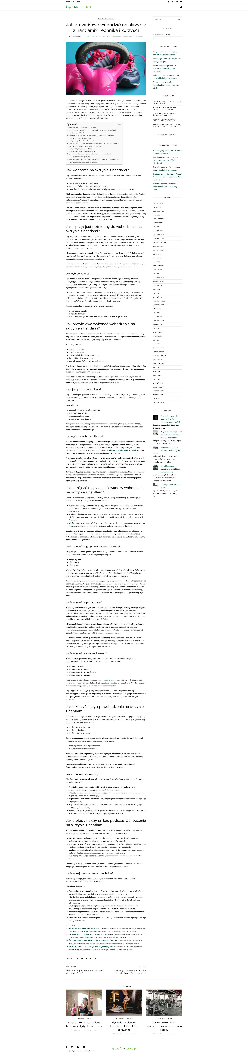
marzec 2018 (157, 375)
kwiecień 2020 (158, 363)
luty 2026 (157, 227)
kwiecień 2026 (158, 219)
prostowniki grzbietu (133, 531)
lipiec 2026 (157, 207)
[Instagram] (177, 2)
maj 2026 (156, 215)
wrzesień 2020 (158, 359)
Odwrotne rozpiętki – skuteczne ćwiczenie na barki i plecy (165, 114)
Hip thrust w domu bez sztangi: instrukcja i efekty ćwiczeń (93, 946)
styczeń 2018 (158, 383)
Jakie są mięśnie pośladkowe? (82, 149)
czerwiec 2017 (158, 403)
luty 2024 (157, 293)
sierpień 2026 (158, 203)
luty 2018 (156, 379)
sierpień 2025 (158, 250)
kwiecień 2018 (158, 371)
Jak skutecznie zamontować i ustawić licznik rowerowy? (164, 120)
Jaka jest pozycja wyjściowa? (81, 138)
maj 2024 (156, 289)
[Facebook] (168, 2)
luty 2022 (156, 328)
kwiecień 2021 (158, 332)
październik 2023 (159, 301)
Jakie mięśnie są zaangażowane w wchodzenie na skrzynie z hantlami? (94, 143)
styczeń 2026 (158, 231)
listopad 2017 (158, 387)
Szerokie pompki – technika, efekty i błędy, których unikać (170, 469)
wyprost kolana (107, 680)
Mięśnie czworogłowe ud (79, 523)
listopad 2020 (158, 352)
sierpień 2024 (158, 281)
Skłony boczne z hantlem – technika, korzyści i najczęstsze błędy (166, 85)
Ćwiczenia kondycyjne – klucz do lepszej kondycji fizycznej (93, 940)
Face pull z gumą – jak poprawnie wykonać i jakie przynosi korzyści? (170, 419)
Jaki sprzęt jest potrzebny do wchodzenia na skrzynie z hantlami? (92, 130)
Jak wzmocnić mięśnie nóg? (81, 157)
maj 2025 (156, 262)
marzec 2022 (158, 324)
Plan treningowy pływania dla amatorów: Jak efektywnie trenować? (165, 68)
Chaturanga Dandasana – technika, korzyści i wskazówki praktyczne (130, 972)
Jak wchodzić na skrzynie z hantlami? (82, 127)
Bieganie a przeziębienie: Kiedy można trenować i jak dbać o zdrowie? (171, 435)
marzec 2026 (158, 223)
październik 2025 (159, 242)
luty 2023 (157, 313)
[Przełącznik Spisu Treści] (118, 124)
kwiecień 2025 (158, 266)
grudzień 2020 (158, 348)
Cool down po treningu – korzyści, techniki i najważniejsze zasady (167, 126)
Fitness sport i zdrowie (106, 18)
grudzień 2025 (158, 234)
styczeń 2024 (158, 297)
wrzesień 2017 (158, 391)
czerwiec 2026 (158, 211)
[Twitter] (173, 2)
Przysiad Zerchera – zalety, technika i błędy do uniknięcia (167, 102)
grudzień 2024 (158, 277)
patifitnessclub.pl (75, 36)
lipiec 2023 (157, 309)
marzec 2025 (158, 270)
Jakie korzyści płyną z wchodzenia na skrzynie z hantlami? (90, 154)
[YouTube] (181, 2)
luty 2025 (157, 273)
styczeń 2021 (158, 344)
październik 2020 (159, 356)
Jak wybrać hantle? (78, 133)
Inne (154, 38)
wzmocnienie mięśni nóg (78, 103)
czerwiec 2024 (158, 285)
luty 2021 (156, 340)
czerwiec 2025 (158, 258)
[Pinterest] (86, 958)
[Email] (90, 958)
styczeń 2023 (158, 317)
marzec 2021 (157, 336)
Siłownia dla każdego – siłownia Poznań (85, 928)
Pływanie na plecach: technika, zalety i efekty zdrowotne (165, 108)
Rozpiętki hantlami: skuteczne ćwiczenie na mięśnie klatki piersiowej (165, 160)
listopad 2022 (158, 320)
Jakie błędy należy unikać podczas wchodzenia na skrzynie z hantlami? (95, 159)
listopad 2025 (158, 238)
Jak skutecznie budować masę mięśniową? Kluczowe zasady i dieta (165, 187)
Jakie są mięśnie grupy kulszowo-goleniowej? (87, 146)
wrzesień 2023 (158, 305)
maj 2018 (156, 367)
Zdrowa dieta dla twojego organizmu (84, 934)
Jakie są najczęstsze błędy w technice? (85, 162)
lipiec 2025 (157, 254)
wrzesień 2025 (158, 246)
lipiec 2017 (157, 399)
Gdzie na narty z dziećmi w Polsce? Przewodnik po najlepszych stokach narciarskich (167, 177)
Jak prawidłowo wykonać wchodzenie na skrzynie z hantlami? (91, 135)
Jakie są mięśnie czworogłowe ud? (83, 151)
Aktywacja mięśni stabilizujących (122, 450)
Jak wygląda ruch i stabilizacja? (83, 141)
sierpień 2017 (158, 395)
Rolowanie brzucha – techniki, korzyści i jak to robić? (167, 450)
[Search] (179, 19)
